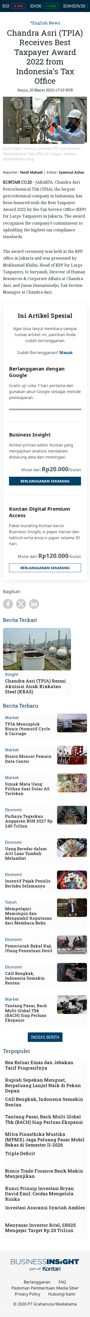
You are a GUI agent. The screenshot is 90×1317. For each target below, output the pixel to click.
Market (12, 717)
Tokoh (11, 902)
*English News (45, 22)
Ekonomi (13, 810)
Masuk (66, 352)
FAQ (62, 1282)
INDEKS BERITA (45, 1037)
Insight (11, 674)
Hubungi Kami (61, 1294)
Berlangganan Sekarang (45, 481)
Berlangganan (37, 1282)
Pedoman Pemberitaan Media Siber (45, 1288)
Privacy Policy (27, 1294)
